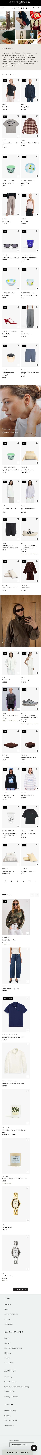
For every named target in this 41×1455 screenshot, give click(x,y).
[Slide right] (37, 895)
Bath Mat (5, 757)
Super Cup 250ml (8, 183)
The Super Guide (10, 1420)
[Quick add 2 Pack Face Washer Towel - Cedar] (37, 750)
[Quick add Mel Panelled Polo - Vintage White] (37, 788)
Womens (7, 1304)
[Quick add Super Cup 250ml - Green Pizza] (18, 176)
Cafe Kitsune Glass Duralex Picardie (9, 834)
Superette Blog (10, 1410)
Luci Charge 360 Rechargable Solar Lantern (9, 374)
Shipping (7, 1353)
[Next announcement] (37, 2)
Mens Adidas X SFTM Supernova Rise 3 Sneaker (28, 547)
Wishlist (7, 1343)
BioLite (4, 369)
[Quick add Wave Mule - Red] (18, 327)
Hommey (24, 467)
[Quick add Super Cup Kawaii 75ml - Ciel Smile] (37, 288)
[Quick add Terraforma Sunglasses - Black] (18, 250)
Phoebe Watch (7, 1227)
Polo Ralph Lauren (9, 1034)
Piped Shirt (6, 679)
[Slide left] (32, 895)
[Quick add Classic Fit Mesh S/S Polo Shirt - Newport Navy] (27, 1030)
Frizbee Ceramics (8, 180)
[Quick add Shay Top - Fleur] (37, 214)
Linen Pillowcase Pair (9, 587)
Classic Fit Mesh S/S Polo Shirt (13, 1037)
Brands (7, 1319)
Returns (7, 1358)
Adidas (23, 369)
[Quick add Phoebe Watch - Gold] (27, 1220)
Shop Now (19, 1289)
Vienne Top (25, 679)
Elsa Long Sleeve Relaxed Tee (8, 796)
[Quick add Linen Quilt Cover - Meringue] (18, 864)
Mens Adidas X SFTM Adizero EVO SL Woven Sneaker (29, 717)
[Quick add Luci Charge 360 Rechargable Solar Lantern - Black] (18, 365)
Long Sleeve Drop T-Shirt (9, 509)
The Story (8, 1377)
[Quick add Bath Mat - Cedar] (18, 750)
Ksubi (4, 140)
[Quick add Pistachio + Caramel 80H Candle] (27, 1123)
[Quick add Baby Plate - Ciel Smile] (37, 176)
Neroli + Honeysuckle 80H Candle (14, 1178)
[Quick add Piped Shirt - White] (18, 673)
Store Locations (10, 1382)
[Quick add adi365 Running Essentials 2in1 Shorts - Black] (18, 539)
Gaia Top (5, 107)
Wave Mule (6, 333)
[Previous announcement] (4, 2)
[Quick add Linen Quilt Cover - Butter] (37, 463)
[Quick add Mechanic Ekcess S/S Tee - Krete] (18, 136)
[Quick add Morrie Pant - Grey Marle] (18, 214)
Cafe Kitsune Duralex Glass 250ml (29, 258)
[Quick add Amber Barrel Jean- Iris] (27, 981)
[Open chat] (34, 1448)
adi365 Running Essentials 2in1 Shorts (10, 546)
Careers (7, 1415)
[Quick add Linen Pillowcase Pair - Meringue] (18, 581)
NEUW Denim (6, 986)
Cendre (4, 1224)
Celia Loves (6, 1127)
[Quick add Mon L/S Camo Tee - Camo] (27, 933)
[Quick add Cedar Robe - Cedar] (37, 581)
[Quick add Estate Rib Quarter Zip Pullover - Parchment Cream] (27, 1076)
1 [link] (5, 881)
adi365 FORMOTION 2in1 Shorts (30, 373)
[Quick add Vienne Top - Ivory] (37, 673)
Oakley (4, 255)
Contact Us (8, 1363)
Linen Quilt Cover (27, 469)
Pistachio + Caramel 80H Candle (14, 1130)
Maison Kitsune (27, 255)
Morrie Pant (6, 221)
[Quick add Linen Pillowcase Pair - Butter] (37, 864)
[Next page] (35, 881)
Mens (6, 1309)
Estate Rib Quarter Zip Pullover (13, 1083)
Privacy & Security (11, 1396)
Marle (4, 104)
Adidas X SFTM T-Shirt (10, 716)
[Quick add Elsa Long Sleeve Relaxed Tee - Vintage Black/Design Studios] (18, 788)
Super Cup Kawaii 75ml (29, 295)
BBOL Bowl (6, 295)
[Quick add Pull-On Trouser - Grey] (37, 327)
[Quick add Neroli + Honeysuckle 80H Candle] (27, 1172)
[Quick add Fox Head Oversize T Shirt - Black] (37, 826)
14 (29, 881)
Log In (6, 1338)
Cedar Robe (25, 587)
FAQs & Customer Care (13, 1348)
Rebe (22, 331)
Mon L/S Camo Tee (9, 940)
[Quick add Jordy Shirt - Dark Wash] (37, 100)
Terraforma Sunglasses (10, 257)
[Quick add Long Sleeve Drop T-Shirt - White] (18, 501)
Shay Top (24, 221)
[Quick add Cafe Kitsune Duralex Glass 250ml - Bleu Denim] (37, 250)
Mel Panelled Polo (27, 795)
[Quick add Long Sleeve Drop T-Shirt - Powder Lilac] (37, 501)
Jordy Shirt (25, 107)
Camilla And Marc (9, 331)
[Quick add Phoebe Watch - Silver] (27, 1269)
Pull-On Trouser (27, 333)
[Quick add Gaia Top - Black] (18, 100)
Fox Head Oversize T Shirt (28, 834)
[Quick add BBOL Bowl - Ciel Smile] (18, 288)
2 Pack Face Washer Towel (28, 758)
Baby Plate (25, 183)
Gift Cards (8, 1324)
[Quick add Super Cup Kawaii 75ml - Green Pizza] (18, 463)
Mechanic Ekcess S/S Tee (9, 143)
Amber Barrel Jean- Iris (10, 988)
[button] (29, 8)
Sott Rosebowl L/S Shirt (30, 143)
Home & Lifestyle (11, 1314)
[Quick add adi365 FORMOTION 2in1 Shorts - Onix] (37, 365)
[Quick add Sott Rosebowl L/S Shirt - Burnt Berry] (37, 136)
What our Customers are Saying (16, 1386)
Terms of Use (9, 1391)
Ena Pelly (5, 793)
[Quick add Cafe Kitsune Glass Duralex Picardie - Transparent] (18, 826)
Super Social (9, 1425)
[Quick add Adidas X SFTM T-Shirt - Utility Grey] (18, 709)
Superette (5, 937)
